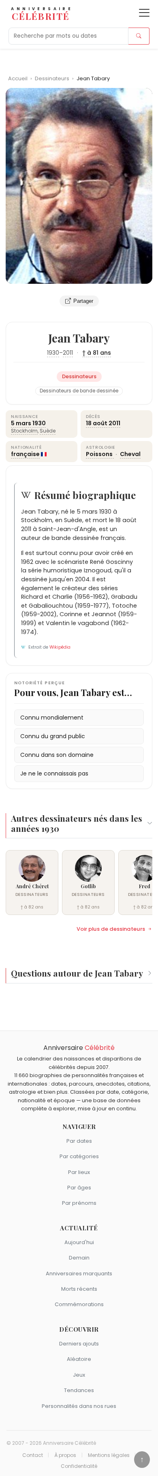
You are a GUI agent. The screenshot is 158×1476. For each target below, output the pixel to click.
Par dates (79, 1141)
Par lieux (79, 1172)
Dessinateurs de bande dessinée (79, 391)
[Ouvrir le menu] (144, 13)
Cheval (130, 454)
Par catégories (79, 1156)
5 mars (21, 423)
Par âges (79, 1187)
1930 (53, 353)
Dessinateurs (52, 78)
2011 (68, 353)
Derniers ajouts (79, 1343)
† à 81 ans (96, 353)
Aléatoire (79, 1359)
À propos (65, 1455)
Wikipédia (59, 647)
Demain (79, 1257)
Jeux (79, 1374)
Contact (32, 1455)
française (25, 454)
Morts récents (79, 1288)
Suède (48, 430)
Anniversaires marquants (79, 1273)
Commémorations (79, 1304)
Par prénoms (79, 1203)
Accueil (18, 78)
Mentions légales (109, 1455)
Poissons (100, 454)
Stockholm (24, 430)
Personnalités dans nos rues (79, 1406)
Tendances (79, 1390)
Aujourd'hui (79, 1242)
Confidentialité (79, 1466)
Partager (83, 301)
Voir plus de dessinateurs (111, 929)
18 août (96, 423)
